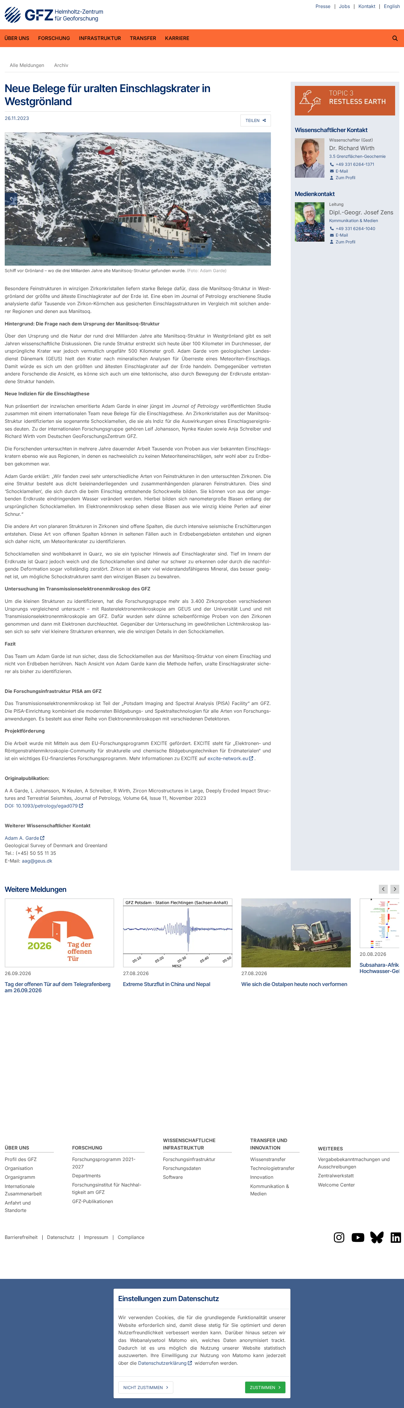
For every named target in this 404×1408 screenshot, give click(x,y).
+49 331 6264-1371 (355, 164)
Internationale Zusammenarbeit (23, 1190)
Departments (86, 1176)
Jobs (344, 6)
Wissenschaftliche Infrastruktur (189, 1144)
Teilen (252, 120)
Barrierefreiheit (21, 1237)
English (392, 6)
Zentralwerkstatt (336, 1176)
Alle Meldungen (27, 65)
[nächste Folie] (394, 889)
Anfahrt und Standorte (18, 1206)
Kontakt (366, 6)
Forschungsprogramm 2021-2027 (103, 1163)
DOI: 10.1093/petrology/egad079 (41, 806)
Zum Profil (345, 177)
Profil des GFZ (21, 1159)
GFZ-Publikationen (92, 1201)
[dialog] (202, 1343)
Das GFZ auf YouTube (358, 1237)
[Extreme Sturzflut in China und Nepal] (177, 932)
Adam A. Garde (22, 838)
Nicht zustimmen (143, 1387)
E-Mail (342, 171)
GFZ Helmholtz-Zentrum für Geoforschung (54, 15)
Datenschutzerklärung (162, 1363)
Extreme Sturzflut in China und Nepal (166, 984)
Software (173, 1177)
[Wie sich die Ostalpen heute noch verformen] (296, 932)
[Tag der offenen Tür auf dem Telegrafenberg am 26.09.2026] (59, 932)
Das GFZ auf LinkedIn (395, 1237)
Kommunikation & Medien (269, 1190)
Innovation (261, 1177)
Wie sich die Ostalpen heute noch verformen (294, 984)
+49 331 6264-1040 (355, 228)
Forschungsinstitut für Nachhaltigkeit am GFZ (106, 1188)
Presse (323, 6)
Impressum (96, 1237)
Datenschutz (61, 1237)
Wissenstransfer (268, 1159)
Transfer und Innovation (268, 1144)
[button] (25, 199)
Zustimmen (262, 1387)
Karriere (177, 38)
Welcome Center (336, 1185)
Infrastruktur (100, 38)
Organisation (19, 1168)
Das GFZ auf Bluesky (377, 1237)
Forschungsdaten (182, 1168)
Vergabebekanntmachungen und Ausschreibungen (354, 1163)
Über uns (16, 38)
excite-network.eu (228, 758)
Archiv (61, 65)
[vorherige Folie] (383, 889)
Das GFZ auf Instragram (339, 1237)
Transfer (143, 38)
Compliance (131, 1237)
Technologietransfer (272, 1168)
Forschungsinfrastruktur (189, 1159)
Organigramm (20, 1177)
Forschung (54, 38)
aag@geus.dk (37, 861)
